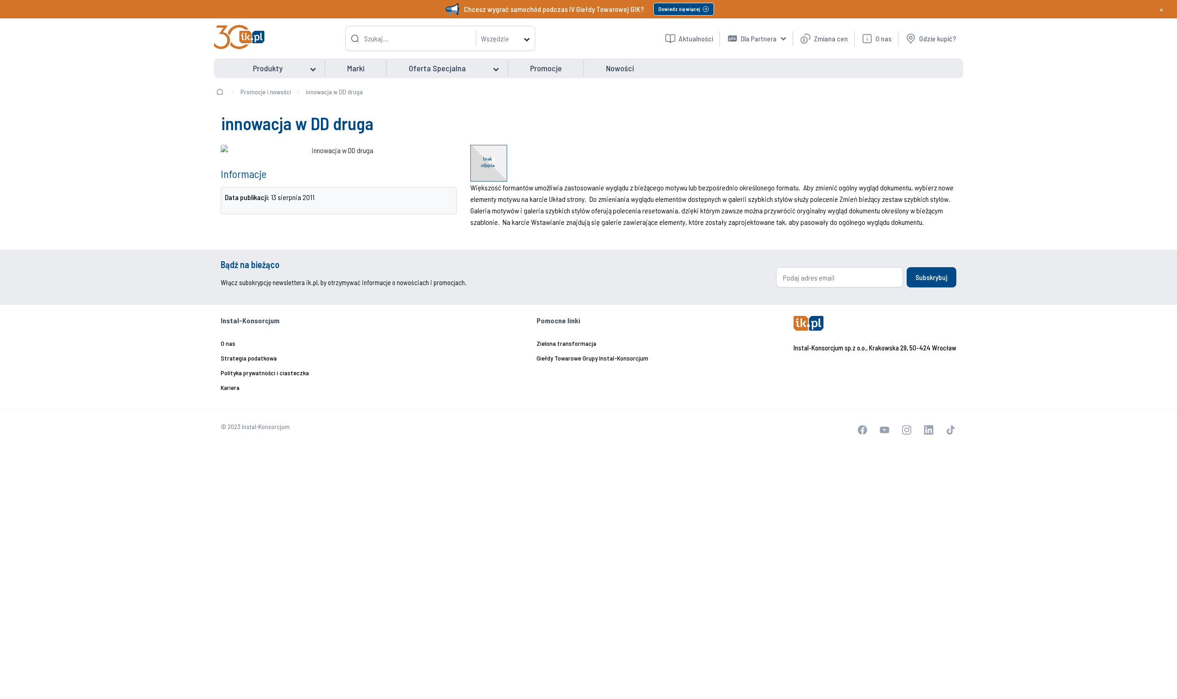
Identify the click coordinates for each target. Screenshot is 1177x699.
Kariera (230, 387)
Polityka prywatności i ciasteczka (265, 373)
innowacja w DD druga (334, 92)
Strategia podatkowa (249, 358)
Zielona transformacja (566, 343)
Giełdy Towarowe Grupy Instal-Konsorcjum (592, 358)
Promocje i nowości (265, 92)
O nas (228, 343)
